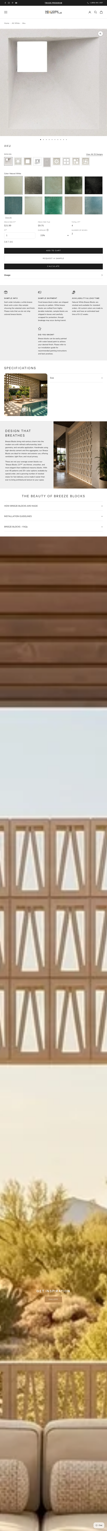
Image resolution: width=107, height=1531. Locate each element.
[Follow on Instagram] (9, 3)
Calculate (53, 266)
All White (16, 23)
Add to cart (53, 250)
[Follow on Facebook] (5, 3)
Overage (43, 230)
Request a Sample (53, 258)
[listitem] (8, 161)
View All (8, 217)
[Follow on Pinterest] (12, 3)
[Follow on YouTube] (16, 3)
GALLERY (53, 1299)
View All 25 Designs (94, 154)
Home (6, 23)
